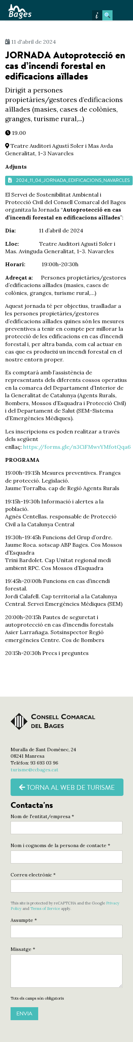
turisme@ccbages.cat (34, 770)
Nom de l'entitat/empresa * (42, 816)
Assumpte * (24, 920)
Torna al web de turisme (70, 787)
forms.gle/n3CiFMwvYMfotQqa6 (87, 446)
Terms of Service (45, 908)
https (30, 446)
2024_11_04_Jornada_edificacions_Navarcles (73, 180)
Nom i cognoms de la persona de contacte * (60, 845)
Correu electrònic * (33, 875)
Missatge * (23, 949)
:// (40, 446)
